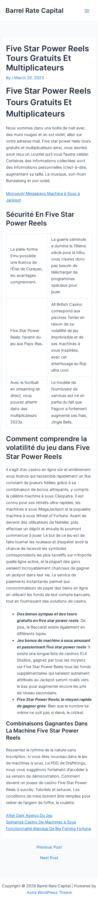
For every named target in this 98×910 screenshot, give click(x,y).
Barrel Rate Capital (34, 10)
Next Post (49, 858)
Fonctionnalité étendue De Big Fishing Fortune (48, 828)
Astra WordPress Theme (49, 892)
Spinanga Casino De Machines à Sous (41, 822)
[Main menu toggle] (87, 11)
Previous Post (49, 847)
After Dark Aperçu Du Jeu (29, 815)
